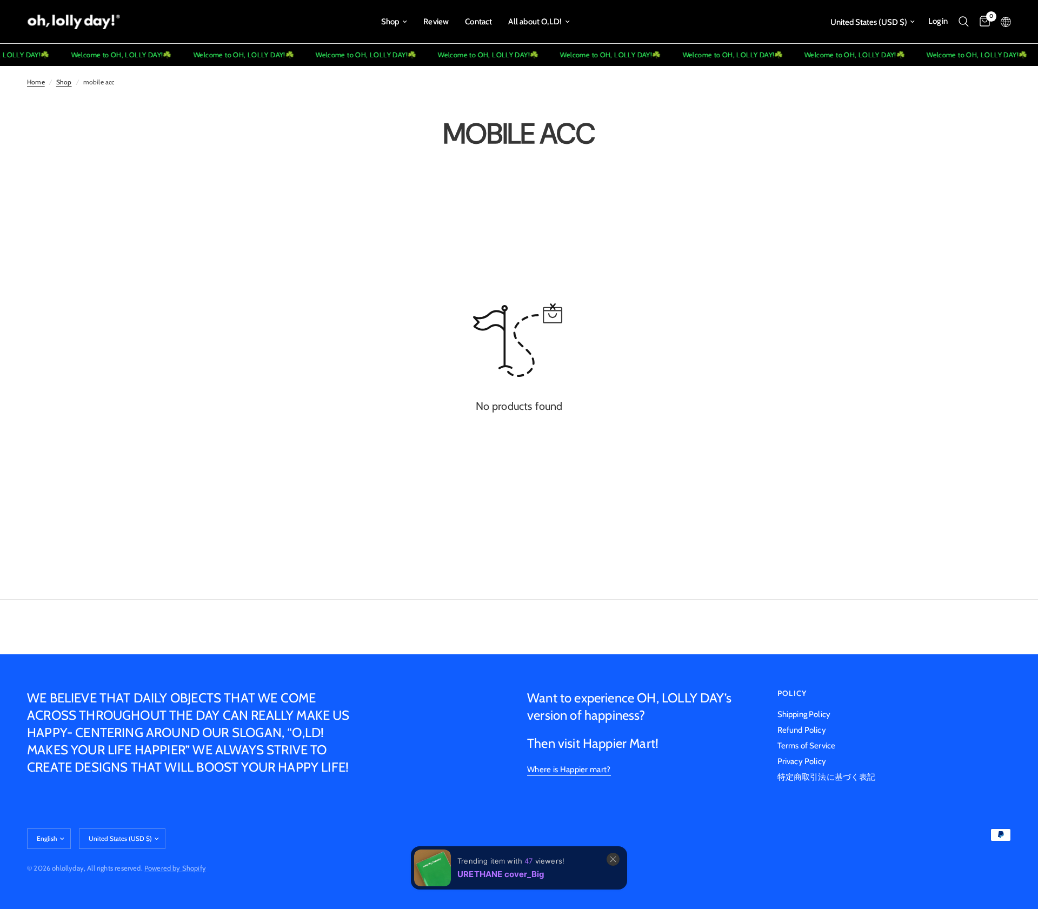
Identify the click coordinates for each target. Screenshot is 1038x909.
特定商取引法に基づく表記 (826, 777)
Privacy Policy (801, 761)
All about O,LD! (535, 21)
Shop (390, 21)
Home (36, 82)
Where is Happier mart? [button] (569, 769)
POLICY (792, 693)
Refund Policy (801, 730)
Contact (478, 21)
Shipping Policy (804, 714)
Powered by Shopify (175, 868)
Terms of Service (806, 746)
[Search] (963, 21)
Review (436, 21)
